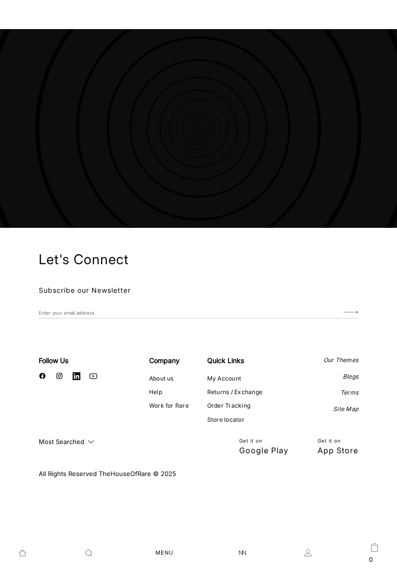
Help (155, 392)
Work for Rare (169, 405)
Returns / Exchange (234, 392)
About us (161, 378)
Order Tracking (228, 405)
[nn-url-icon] (242, 553)
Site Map (345, 409)
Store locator (225, 419)
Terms (349, 392)
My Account (224, 378)
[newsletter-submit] (350, 312)
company (164, 360)
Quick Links (225, 360)
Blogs (350, 376)
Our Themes (340, 360)
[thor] (198, 15)
